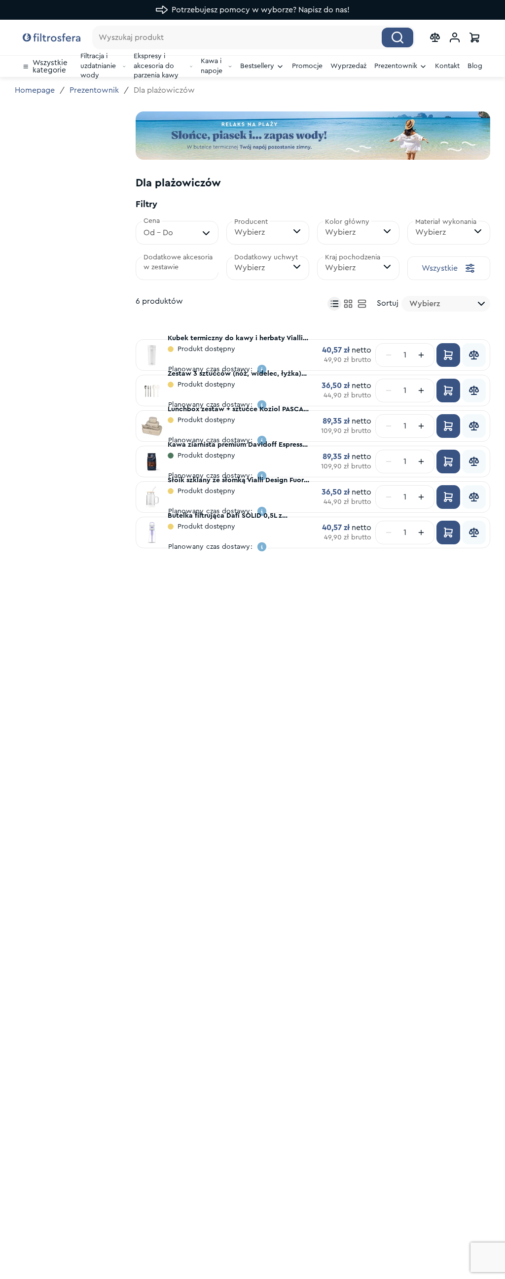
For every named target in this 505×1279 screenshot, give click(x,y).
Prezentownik (94, 90)
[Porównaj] (474, 355)
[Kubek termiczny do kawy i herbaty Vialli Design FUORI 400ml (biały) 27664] (152, 355)
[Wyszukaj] (397, 37)
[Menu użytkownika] (455, 37)
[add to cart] (448, 355)
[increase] (421, 355)
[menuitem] (47, 66)
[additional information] (261, 546)
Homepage (35, 90)
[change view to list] (362, 304)
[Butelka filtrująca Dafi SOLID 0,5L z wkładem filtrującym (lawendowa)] (152, 532)
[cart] (474, 37)
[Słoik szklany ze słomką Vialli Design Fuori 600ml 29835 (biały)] (152, 497)
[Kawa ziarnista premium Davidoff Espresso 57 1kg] (152, 461)
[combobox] (445, 304)
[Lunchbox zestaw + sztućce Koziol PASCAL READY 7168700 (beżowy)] (152, 426)
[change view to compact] (334, 304)
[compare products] (435, 37)
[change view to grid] (348, 304)
